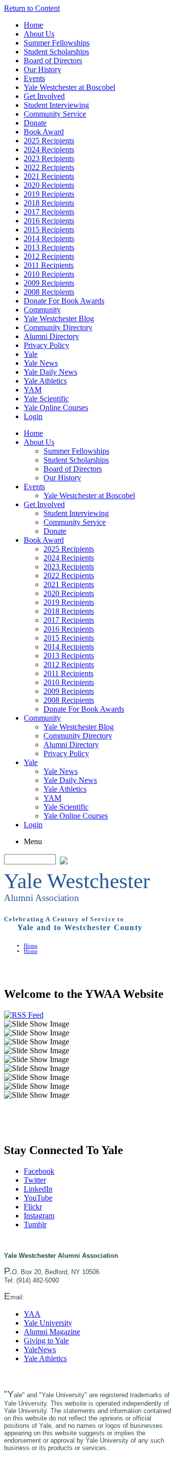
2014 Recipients (49, 238)
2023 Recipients (49, 158)
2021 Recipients (49, 176)
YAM (33, 390)
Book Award (44, 132)
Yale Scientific (46, 398)
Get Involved (44, 96)
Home (33, 25)
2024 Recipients (49, 149)
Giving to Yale (46, 1340)
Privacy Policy (46, 345)
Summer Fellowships (56, 43)
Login (33, 416)
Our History (42, 69)
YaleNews (40, 1349)
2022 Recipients (49, 167)
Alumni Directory (51, 336)
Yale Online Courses (56, 407)
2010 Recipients (49, 274)
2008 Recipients (49, 292)
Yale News (41, 363)
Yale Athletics (45, 381)
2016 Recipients (49, 220)
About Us (39, 34)
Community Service (55, 114)
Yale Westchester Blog (59, 318)
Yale (31, 354)
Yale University (48, 1323)
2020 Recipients (49, 185)
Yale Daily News (50, 372)
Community (42, 309)
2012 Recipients (49, 256)
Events (34, 78)
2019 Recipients (49, 194)
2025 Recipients (49, 140)
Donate (35, 123)
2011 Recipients (49, 265)
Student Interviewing (56, 105)
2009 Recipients (49, 283)
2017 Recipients (49, 212)
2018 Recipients (49, 203)
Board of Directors (53, 60)
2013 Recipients (49, 247)
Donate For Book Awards (64, 301)
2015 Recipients (49, 229)
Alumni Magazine (52, 1332)
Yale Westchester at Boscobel (69, 87)
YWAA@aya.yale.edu (57, 1297)
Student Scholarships (56, 51)
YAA (32, 1314)
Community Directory (58, 327)
